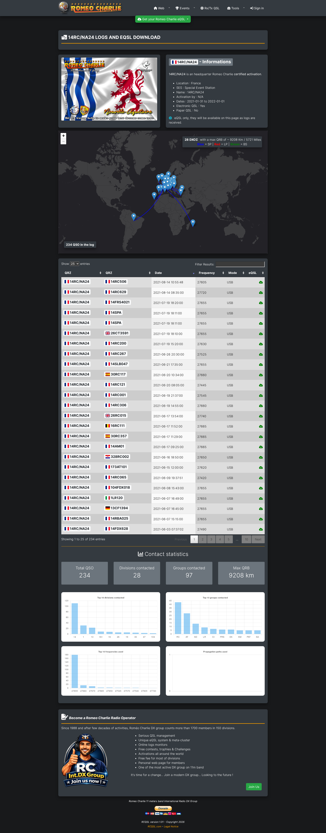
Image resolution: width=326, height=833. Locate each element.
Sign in (258, 8)
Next (258, 539)
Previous (181, 539)
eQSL (253, 273)
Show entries (75, 264)
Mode (232, 273)
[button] (160, 8)
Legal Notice (171, 826)
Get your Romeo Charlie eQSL (163, 19)
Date (158, 273)
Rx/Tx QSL (211, 8)
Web (160, 8)
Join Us (253, 787)
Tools (234, 8)
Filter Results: (204, 264)
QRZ (68, 273)
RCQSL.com (154, 826)
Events (184, 8)
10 (246, 539)
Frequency (207, 273)
